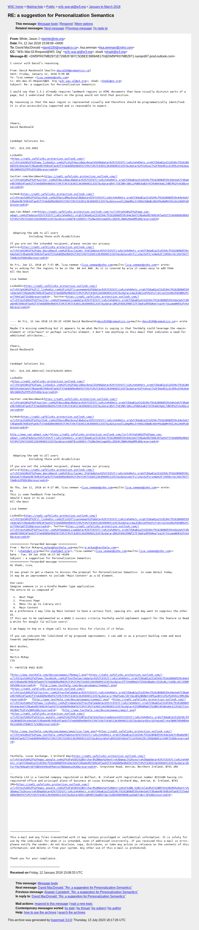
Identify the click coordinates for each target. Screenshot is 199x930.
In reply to (101, 28)
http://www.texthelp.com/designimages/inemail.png (70, 699)
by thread (83, 908)
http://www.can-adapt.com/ (29, 434)
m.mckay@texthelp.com (56, 547)
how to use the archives (40, 912)
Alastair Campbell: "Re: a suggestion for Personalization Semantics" (91, 892)
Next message (54, 28)
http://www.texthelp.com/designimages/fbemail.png (49, 674)
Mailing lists (35, 6)
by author (114, 908)
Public (50, 6)
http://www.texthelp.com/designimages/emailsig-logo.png (54, 731)
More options (84, 23)
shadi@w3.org (116, 51)
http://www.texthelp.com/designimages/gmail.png (98, 710)
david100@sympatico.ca (60, 47)
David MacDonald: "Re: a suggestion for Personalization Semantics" (85, 887)
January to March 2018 (104, 6)
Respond (66, 23)
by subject (99, 908)
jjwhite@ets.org (53, 38)
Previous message (79, 28)
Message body (48, 23)
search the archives (71, 912)
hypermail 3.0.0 (61, 920)
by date (70, 908)
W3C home (15, 6)
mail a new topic (81, 903)
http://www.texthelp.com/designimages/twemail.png (78, 685)
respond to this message (51, 903)
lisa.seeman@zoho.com (116, 47)
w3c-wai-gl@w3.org (72, 6)
